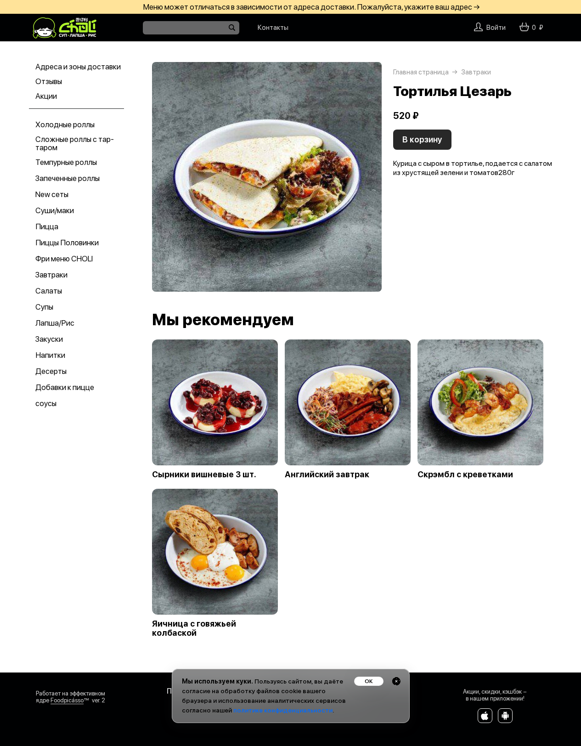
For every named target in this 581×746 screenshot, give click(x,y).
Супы (44, 306)
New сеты (51, 194)
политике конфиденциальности (283, 710)
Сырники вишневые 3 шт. (204, 474)
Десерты (51, 371)
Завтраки (51, 274)
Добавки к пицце (64, 387)
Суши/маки (54, 210)
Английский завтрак (327, 474)
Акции (46, 96)
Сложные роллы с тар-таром (74, 143)
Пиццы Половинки (67, 242)
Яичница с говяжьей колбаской (194, 628)
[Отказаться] (396, 681)
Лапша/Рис (54, 323)
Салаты (48, 290)
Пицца (46, 226)
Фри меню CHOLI (64, 258)
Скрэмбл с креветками (465, 474)
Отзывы (48, 81)
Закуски (49, 339)
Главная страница (421, 72)
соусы (45, 403)
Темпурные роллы (66, 162)
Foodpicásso (67, 700)
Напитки (50, 355)
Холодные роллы (65, 124)
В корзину (422, 139)
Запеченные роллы (67, 178)
